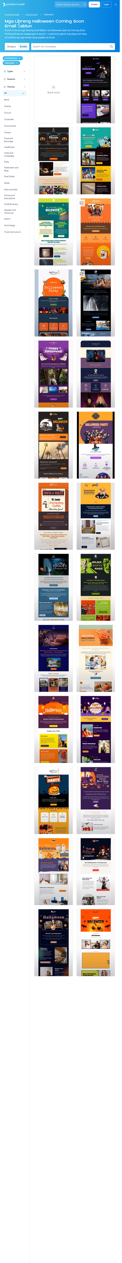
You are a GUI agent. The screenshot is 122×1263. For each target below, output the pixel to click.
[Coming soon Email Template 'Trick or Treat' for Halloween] (53, 303)
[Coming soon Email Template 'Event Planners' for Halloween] (95, 374)
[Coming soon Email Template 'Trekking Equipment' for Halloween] (95, 160)
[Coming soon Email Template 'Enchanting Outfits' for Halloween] (53, 516)
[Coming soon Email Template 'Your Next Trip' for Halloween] (53, 445)
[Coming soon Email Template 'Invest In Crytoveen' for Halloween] (53, 587)
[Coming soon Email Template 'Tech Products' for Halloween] (95, 89)
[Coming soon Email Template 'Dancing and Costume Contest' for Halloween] (95, 445)
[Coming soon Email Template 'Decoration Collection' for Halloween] (53, 942)
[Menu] (115, 4)
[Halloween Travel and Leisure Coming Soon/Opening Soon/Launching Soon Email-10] (95, 729)
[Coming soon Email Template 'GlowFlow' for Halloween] (53, 232)
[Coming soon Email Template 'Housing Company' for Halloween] (53, 658)
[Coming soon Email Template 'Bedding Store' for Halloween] (53, 871)
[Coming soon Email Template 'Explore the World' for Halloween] (53, 729)
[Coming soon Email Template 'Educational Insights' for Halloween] (53, 160)
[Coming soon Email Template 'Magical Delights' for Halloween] (53, 800)
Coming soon (31, 14)
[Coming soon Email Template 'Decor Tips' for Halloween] (95, 800)
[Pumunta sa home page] (12, 4)
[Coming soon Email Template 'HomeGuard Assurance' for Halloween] (95, 516)
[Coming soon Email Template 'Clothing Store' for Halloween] (95, 871)
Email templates (12, 14)
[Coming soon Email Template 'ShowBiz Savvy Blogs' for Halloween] (95, 587)
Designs (11, 46)
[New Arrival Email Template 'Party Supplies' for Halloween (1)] (95, 658)
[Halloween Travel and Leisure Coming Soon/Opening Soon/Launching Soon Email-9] (53, 374)
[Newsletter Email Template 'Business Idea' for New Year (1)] (95, 303)
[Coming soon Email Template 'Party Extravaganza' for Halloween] (95, 232)
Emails (23, 46)
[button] (24, 71)
